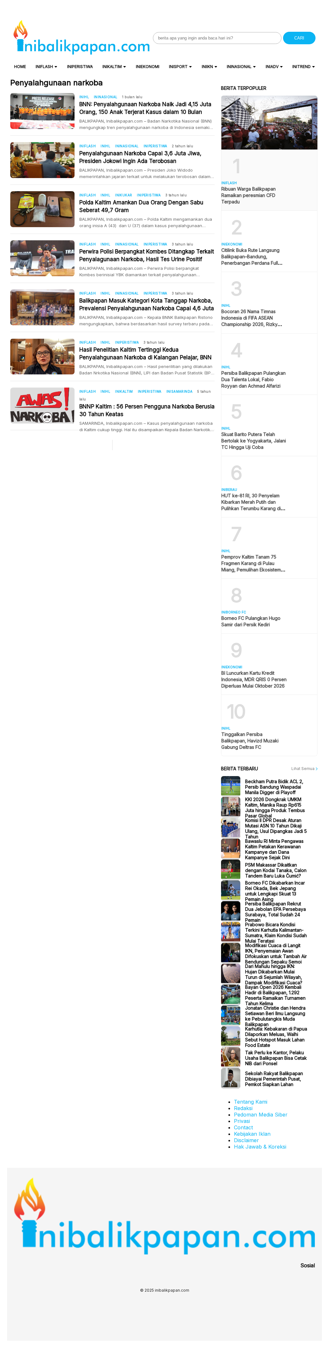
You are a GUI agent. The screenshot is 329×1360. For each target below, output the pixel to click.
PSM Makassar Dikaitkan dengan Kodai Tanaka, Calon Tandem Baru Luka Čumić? (276, 870)
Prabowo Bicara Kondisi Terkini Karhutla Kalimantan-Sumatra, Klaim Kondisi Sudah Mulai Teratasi (276, 933)
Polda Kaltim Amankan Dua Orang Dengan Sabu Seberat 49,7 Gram (141, 206)
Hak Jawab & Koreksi (260, 1146)
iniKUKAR (123, 195)
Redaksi (243, 1108)
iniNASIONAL (239, 66)
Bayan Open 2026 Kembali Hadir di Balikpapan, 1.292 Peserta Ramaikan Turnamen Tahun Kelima (275, 995)
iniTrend (301, 66)
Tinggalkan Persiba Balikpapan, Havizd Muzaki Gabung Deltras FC (250, 740)
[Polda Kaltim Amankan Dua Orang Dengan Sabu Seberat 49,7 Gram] (44, 209)
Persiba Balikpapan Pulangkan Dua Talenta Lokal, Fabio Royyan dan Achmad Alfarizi (253, 379)
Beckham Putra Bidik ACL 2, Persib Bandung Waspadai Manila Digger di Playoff (274, 786)
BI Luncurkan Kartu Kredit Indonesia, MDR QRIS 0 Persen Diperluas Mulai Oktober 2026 (254, 679)
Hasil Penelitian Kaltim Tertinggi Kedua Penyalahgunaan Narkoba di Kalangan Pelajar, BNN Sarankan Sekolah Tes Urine (145, 353)
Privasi (242, 1121)
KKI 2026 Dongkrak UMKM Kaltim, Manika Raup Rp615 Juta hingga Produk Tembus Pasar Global (275, 807)
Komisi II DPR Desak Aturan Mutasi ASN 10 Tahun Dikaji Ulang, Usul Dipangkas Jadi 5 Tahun (276, 828)
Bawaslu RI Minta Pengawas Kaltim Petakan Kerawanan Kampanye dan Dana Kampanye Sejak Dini (274, 849)
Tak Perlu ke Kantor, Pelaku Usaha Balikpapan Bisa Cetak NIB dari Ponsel (276, 1057)
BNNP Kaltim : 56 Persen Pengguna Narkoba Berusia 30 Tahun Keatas (147, 410)
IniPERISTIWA (80, 66)
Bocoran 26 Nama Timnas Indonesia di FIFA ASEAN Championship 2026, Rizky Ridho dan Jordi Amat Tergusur (249, 324)
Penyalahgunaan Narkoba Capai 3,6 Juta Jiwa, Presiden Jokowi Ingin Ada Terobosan (140, 157)
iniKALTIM (112, 66)
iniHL (84, 97)
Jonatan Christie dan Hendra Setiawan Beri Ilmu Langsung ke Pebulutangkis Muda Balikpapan (275, 1016)
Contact (243, 1127)
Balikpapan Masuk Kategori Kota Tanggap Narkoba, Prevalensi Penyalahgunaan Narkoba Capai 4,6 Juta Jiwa (146, 304)
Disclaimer (246, 1140)
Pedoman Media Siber (261, 1114)
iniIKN (207, 66)
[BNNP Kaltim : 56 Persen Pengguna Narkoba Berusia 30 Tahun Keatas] (44, 405)
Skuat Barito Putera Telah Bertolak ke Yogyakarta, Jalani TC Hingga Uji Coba (253, 441)
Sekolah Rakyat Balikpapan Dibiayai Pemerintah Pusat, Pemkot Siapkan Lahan (274, 1078)
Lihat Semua (303, 768)
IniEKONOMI (147, 66)
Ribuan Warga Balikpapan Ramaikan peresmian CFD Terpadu (248, 195)
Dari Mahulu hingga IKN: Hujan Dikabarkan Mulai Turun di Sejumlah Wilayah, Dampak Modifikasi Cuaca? (273, 974)
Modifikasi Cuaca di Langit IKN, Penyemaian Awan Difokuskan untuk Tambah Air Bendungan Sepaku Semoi (276, 953)
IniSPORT (178, 66)
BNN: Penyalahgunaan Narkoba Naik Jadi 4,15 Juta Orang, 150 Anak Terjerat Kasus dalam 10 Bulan (145, 108)
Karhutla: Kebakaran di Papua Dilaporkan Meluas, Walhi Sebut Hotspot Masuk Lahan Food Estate (276, 1037)
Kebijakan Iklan (252, 1134)
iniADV (272, 66)
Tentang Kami (250, 1102)
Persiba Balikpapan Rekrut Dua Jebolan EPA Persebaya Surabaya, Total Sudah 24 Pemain (275, 912)
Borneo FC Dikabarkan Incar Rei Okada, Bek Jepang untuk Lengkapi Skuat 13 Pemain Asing (275, 891)
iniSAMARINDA (179, 391)
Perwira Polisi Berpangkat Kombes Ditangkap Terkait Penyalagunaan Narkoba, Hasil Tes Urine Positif (146, 255)
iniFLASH (44, 66)
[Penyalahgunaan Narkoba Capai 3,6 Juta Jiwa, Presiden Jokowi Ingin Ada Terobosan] (44, 160)
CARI (299, 38)
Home (20, 66)
